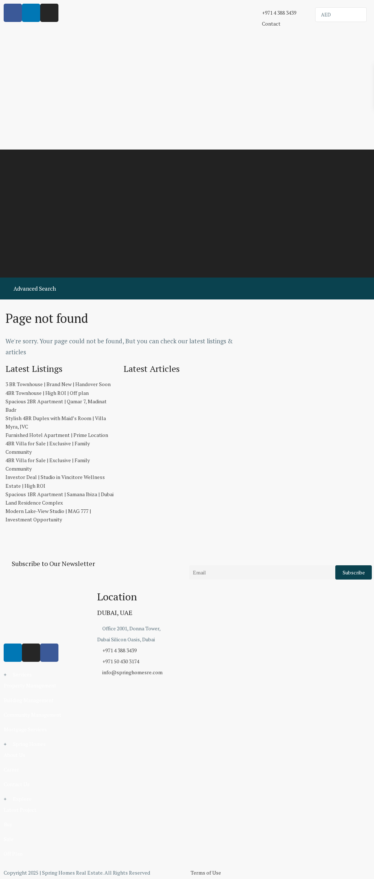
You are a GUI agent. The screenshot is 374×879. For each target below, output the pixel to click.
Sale (9, 838)
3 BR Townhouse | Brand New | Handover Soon (58, 384)
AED (326, 14)
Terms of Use (206, 872)
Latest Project (20, 809)
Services (22, 674)
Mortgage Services (25, 729)
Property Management (30, 685)
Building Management (29, 700)
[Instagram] (31, 653)
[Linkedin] (13, 653)
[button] (47, 674)
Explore (22, 798)
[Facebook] (49, 653)
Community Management (32, 714)
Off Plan (13, 853)
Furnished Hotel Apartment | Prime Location (56, 434)
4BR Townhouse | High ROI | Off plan (47, 392)
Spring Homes (29, 743)
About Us (14, 754)
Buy (8, 824)
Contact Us (17, 784)
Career (11, 769)
